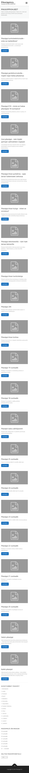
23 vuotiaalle (4, 743)
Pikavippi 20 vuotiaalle (9, 606)
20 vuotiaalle (4, 736)
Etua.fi (3, 696)
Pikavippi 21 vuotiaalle (9, 576)
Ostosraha (4, 701)
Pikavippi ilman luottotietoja (12, 276)
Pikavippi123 (7, 2)
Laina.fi (4, 721)
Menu (26, 3)
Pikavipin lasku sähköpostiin (12, 428)
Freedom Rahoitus (6, 706)
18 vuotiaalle (4, 731)
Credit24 (5, 718)
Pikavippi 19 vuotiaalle (9, 367)
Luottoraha (5, 716)
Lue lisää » (5, 50)
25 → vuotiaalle (5, 748)
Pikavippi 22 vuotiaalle (9, 546)
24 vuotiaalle (4, 746)
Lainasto (5, 723)
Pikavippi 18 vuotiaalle (9, 398)
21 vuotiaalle (4, 738)
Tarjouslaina (5, 703)
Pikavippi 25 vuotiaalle (9, 459)
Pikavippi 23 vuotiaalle (9, 517)
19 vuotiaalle (4, 734)
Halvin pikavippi (7, 637)
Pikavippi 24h (6, 306)
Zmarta (4, 708)
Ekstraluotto (5, 689)
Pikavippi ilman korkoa (9, 337)
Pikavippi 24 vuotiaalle (9, 488)
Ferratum (4, 694)
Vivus (4, 711)
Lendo (3, 691)
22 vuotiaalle (4, 741)
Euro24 (4, 713)
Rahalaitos (4, 698)
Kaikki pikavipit (7, 669)
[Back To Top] (14, 765)
